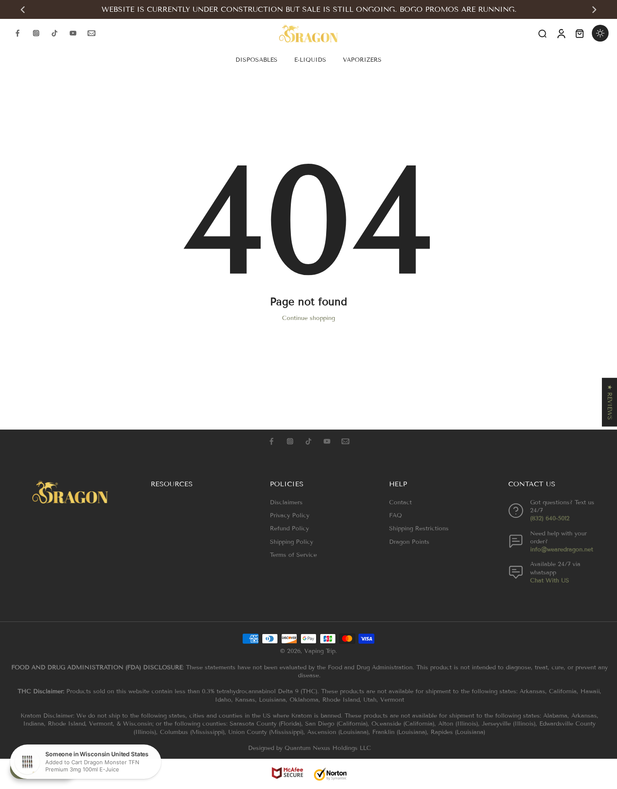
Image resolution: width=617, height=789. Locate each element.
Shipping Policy (291, 541)
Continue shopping (308, 318)
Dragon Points (409, 541)
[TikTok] (54, 33)
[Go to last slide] (22, 9)
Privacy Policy (289, 515)
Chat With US (549, 580)
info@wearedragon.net (561, 549)
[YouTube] (73, 33)
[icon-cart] (579, 33)
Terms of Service (293, 554)
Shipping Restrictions (419, 528)
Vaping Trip (319, 651)
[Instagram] (36, 33)
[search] (542, 33)
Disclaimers (286, 502)
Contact (400, 502)
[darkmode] (600, 33)
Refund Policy (289, 528)
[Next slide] (594, 9)
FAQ (395, 515)
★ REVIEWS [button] (609, 401)
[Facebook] (17, 33)
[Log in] (561, 33)
